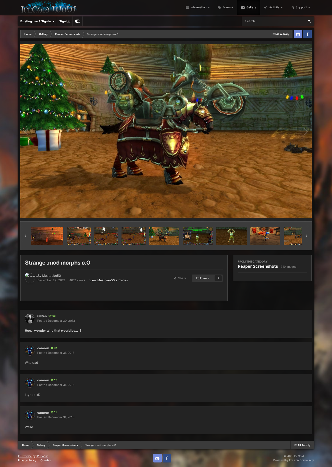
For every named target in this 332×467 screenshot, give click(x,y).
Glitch (42, 316)
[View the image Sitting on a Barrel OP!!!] (47, 236)
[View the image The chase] (106, 236)
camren (43, 348)
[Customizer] (77, 21)
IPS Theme (25, 456)
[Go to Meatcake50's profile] (30, 278)
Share (181, 278)
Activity (274, 7)
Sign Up (64, 21)
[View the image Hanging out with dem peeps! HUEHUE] (301, 236)
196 (53, 315)
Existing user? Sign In (36, 21)
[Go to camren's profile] (30, 351)
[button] (25, 236)
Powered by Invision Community (293, 460)
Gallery (250, 7)
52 (55, 348)
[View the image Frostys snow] (134, 236)
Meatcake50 (51, 275)
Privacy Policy (27, 460)
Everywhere (290, 21)
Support (301, 7)
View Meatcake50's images (108, 280)
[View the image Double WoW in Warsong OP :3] (265, 236)
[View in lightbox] (166, 131)
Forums (227, 7)
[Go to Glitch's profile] (30, 319)
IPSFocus (42, 456)
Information (198, 7)
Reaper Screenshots (258, 266)
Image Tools (293, 213)
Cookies (45, 460)
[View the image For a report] (79, 236)
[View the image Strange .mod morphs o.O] (164, 236)
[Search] (309, 21)
